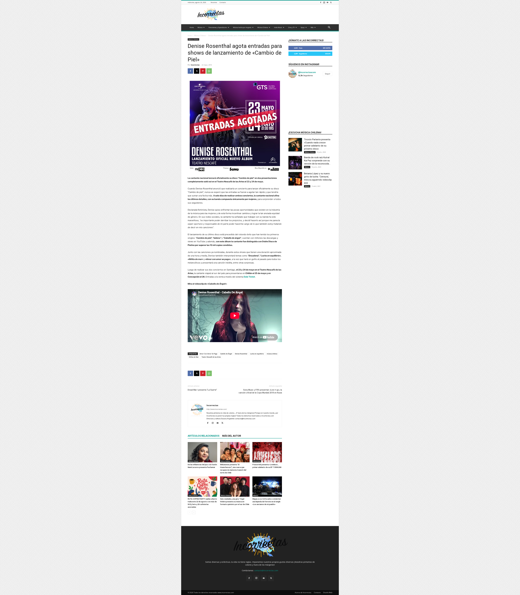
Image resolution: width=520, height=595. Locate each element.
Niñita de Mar (194, 357)
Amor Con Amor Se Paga (208, 354)
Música (200, 27)
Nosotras (214, 2)
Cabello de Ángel (226, 354)
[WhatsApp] (209, 71)
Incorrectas (195, 65)
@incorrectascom (307, 72)
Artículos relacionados (203, 435)
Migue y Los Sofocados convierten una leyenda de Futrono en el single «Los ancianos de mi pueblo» (266, 501)
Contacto (223, 2)
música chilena (272, 354)
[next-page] (193, 512)
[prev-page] (189, 512)
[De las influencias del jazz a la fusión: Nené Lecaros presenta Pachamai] (202, 452)
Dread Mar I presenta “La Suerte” (202, 390)
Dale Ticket (249, 276)
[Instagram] (324, 2)
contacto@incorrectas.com (266, 570)
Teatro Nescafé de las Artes (211, 357)
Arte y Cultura (225, 461)
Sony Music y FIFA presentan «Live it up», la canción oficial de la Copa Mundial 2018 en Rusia (260, 391)
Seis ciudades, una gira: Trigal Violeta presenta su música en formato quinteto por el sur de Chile (234, 501)
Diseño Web (327, 592)
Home (192, 27)
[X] (330, 2)
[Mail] (327, 2)
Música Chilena (262, 27)
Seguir (327, 54)
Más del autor (231, 435)
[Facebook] (320, 2)
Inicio (190, 35)
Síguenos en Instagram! (303, 64)
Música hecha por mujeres (242, 27)
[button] (329, 27)
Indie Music (278, 27)
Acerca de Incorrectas (303, 592)
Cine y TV (291, 27)
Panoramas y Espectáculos (218, 27)
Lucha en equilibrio (257, 354)
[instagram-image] (295, 87)
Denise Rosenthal (241, 354)
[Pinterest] (203, 71)
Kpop (303, 27)
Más (312, 27)
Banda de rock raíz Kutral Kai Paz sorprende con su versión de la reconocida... (317, 160)
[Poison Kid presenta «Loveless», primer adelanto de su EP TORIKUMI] (267, 452)
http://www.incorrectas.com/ (217, 409)
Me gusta (326, 48)
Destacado (256, 461)
